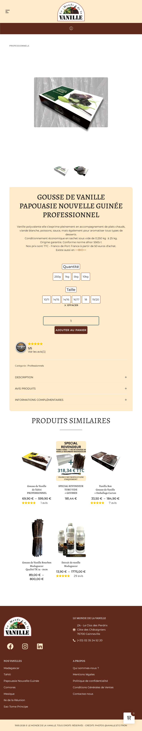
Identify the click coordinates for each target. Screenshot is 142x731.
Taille (71, 289)
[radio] (57, 276)
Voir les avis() (37, 352)
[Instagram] (24, 646)
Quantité (71, 266)
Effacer (72, 305)
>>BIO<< (80, 250)
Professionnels (19, 46)
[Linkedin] (39, 646)
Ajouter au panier (71, 330)
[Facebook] (10, 646)
